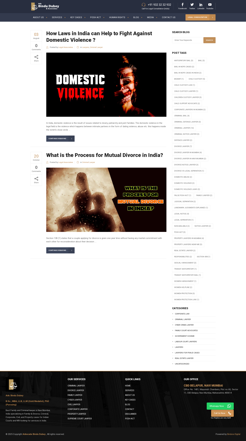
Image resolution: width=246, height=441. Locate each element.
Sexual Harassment (185, 263)
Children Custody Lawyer (188, 97)
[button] (221, 418)
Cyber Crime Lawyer (184, 325)
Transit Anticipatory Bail (187, 275)
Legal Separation (183, 220)
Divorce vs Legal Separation (189, 171)
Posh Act (130, 418)
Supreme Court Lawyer (80, 418)
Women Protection (184, 293)
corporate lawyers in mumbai (190, 109)
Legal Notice (181, 214)
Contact (129, 409)
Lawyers (85, 47)
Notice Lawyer (203, 226)
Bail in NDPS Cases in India (187, 73)
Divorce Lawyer (76, 390)
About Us (130, 395)
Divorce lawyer (183, 146)
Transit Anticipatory (185, 269)
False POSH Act (182, 195)
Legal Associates (66, 47)
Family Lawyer (204, 195)
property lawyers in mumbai (189, 238)
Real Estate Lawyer (184, 250)
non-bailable (182, 226)
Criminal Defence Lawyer (187, 122)
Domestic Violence (184, 183)
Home (128, 386)
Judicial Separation (185, 201)
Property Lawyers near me (188, 244)
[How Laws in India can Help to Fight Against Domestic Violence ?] (106, 85)
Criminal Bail (181, 116)
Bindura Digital (233, 434)
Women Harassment (185, 281)
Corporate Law (182, 314)
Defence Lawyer (183, 140)
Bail (201, 60)
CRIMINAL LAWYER (76, 386)
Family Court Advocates (186, 330)
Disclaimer (130, 414)
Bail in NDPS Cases (184, 67)
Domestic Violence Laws (187, 189)
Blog (127, 404)
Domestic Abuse (183, 177)
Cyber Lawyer (75, 400)
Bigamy (179, 79)
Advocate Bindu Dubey (34, 434)
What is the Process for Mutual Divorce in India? (104, 155)
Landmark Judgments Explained (191, 208)
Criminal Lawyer (96, 47)
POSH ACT (179, 232)
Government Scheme (184, 336)
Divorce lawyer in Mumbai (188, 152)
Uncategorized (182, 364)
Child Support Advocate (187, 103)
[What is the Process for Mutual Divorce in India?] (106, 200)
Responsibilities (183, 257)
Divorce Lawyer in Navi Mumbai (190, 159)
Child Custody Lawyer (186, 91)
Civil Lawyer (74, 404)
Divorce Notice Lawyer (186, 165)
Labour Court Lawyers (186, 342)
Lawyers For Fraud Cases (187, 353)
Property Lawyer (77, 414)
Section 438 (203, 257)
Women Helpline (183, 287)
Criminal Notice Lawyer (186, 134)
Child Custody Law (184, 85)
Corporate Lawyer (78, 409)
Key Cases (130, 400)
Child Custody (197, 79)
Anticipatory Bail (183, 60)
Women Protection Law (186, 299)
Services (129, 390)
